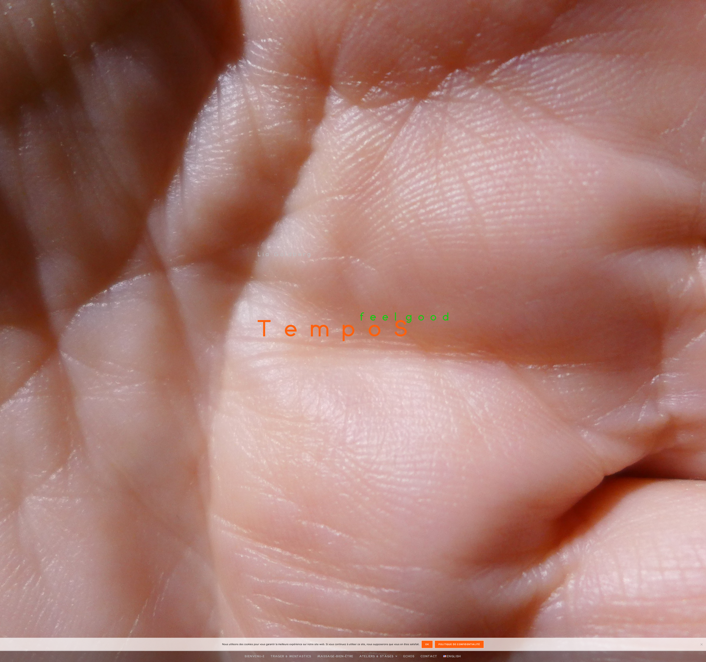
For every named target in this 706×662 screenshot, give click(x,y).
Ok (427, 644)
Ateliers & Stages (376, 656)
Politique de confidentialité (459, 644)
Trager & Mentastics (291, 656)
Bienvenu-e (255, 656)
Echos (409, 656)
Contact (429, 656)
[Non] (701, 644)
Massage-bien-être (335, 656)
